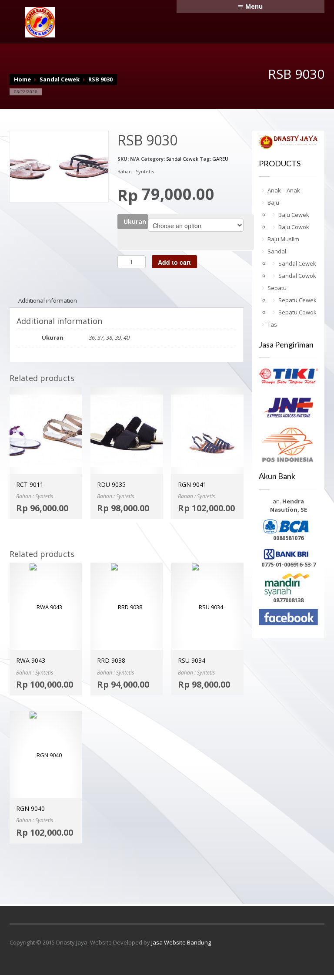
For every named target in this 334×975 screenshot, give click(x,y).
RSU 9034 (191, 660)
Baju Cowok (293, 227)
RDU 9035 (111, 484)
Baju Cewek (293, 215)
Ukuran (135, 221)
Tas (272, 324)
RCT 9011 (29, 484)
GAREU (220, 158)
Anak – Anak (283, 190)
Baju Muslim (283, 239)
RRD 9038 (111, 660)
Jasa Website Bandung (181, 942)
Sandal (276, 251)
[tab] (48, 300)
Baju (273, 202)
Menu (254, 6)
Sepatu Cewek (297, 300)
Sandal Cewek (60, 79)
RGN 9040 (30, 808)
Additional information (47, 300)
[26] (59, 161)
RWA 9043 (30, 660)
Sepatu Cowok (297, 312)
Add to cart (174, 262)
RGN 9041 (192, 484)
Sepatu (277, 288)
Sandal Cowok (297, 276)
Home (22, 79)
